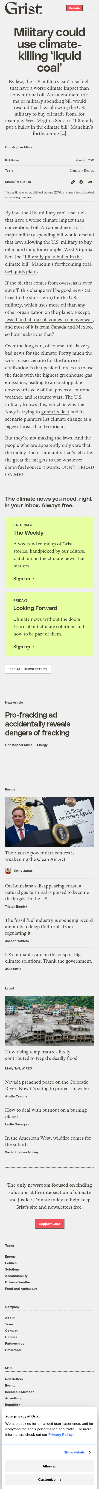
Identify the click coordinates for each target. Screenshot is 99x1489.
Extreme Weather (18, 1282)
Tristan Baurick (16, 906)
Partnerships (14, 1343)
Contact (11, 1330)
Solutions (12, 1269)
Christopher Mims (18, 147)
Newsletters (14, 1379)
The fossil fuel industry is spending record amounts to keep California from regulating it (49, 927)
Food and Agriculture (21, 1288)
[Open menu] (90, 8)
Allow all (49, 1466)
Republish (12, 1404)
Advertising (13, 1398)
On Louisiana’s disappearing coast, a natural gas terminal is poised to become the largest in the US (47, 892)
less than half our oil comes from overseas (49, 319)
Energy (42, 745)
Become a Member (19, 1392)
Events (10, 1385)
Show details (74, 1452)
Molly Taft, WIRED (18, 1068)
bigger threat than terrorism (34, 426)
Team (9, 1324)
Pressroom (13, 1350)
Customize (46, 1479)
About (10, 1318)
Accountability (16, 1276)
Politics (11, 1263)
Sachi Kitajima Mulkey (22, 1152)
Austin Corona (16, 1096)
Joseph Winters (17, 941)
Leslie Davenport (18, 1124)
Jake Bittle (13, 969)
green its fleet (55, 411)
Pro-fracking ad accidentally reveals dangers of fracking (37, 723)
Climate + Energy (82, 170)
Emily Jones (23, 871)
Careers (11, 1337)
